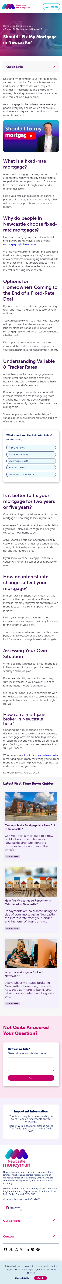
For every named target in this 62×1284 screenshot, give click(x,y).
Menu (54, 6)
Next (31, 1078)
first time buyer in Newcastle (41, 755)
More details (22, 1278)
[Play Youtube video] (31, 136)
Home (6, 26)
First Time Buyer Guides (23, 26)
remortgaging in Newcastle (19, 244)
